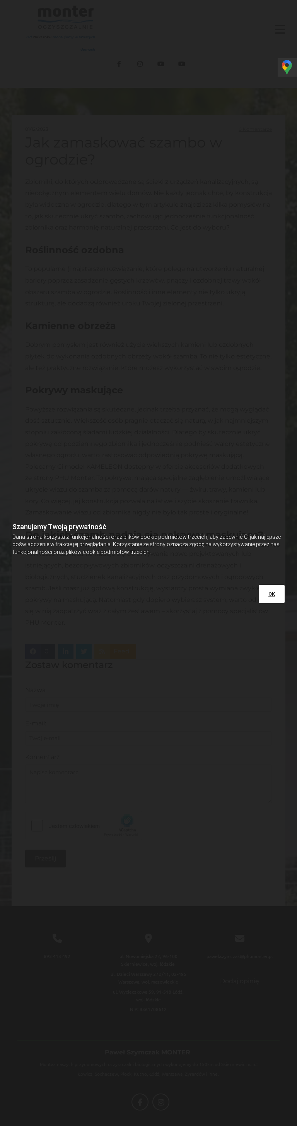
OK (271, 594)
